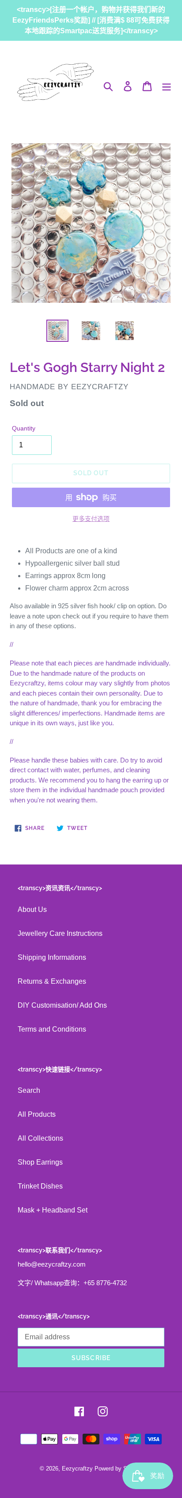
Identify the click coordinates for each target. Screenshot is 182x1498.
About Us (32, 909)
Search (29, 1090)
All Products (37, 1114)
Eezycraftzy (77, 1468)
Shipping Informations (52, 957)
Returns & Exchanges (52, 981)
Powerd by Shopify (119, 1468)
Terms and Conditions (52, 1029)
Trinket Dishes (40, 1186)
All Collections (40, 1138)
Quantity (23, 428)
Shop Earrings (40, 1162)
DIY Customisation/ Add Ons (62, 1005)
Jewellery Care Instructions (60, 933)
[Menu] (166, 86)
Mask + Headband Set (52, 1210)
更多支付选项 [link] (91, 518)
